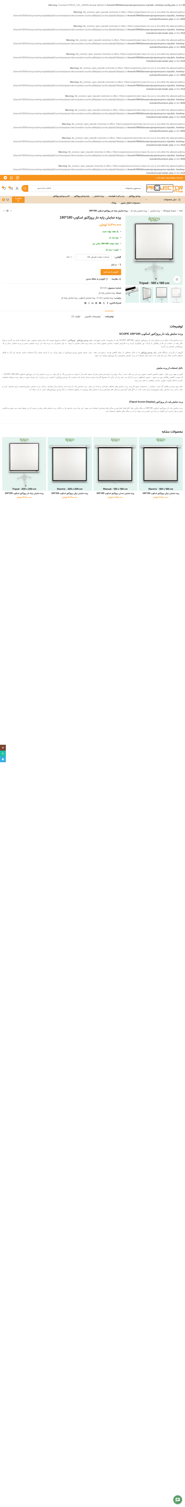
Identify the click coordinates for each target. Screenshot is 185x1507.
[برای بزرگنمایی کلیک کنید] (177, 279)
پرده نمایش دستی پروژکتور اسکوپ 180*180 (115, 493)
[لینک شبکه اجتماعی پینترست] (96, 303)
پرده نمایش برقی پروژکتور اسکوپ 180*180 (160, 493)
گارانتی (118, 257)
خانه (181, 211)
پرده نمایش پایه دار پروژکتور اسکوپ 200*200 (24, 493)
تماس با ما (18, 199)
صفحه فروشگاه (169, 211)
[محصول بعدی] (4, 211)
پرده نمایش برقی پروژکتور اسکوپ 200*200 (69, 493)
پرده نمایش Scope (105, 298)
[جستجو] (24, 188)
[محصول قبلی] (11, 211)
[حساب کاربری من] (17, 188)
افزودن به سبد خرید (111, 272)
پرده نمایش (155, 211)
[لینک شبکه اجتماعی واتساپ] (11, 178)
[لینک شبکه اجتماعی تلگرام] (5, 178)
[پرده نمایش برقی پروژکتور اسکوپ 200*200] (70, 464)
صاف (68, 257)
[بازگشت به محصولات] (7, 211)
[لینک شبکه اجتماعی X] (104, 303)
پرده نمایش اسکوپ (87, 298)
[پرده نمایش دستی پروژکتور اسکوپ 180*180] (115, 464)
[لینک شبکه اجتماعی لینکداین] (92, 303)
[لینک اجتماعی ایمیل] (100, 303)
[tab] (109, 315)
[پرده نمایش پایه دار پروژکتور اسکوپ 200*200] (24, 464)
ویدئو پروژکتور (82, 340)
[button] (179, 294)
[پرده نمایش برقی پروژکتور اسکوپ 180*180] (161, 464)
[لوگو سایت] (164, 188)
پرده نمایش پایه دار (139, 211)
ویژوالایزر (71, 340)
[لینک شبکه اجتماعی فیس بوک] (107, 303)
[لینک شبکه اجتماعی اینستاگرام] (17, 178)
